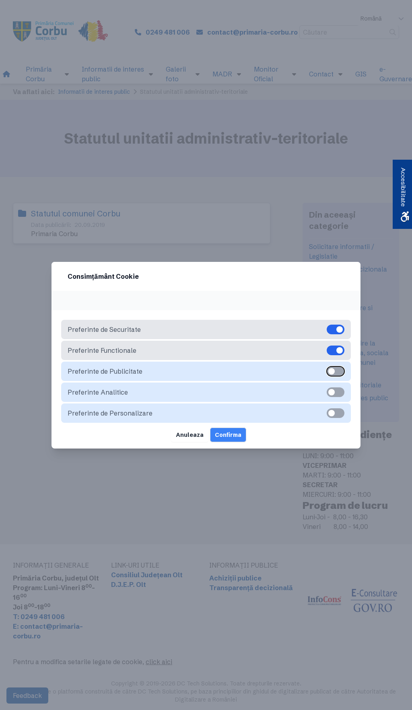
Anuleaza (190, 434)
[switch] (335, 371)
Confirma (228, 434)
